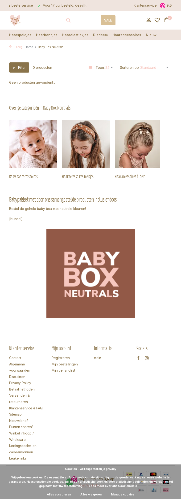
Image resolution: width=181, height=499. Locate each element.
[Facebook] (138, 358)
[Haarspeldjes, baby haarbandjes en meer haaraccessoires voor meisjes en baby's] (24, 20)
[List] (90, 67)
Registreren (61, 358)
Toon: (100, 67)
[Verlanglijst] (157, 20)
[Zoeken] (68, 20)
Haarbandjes (47, 35)
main (97, 358)
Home (29, 47)
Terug (17, 47)
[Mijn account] (148, 20)
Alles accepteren (59, 494)
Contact (15, 358)
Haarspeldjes (20, 35)
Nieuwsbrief (18, 421)
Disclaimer (17, 377)
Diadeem (100, 35)
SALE (108, 20)
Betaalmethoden (22, 389)
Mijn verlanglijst (63, 370)
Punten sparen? (21, 427)
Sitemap (15, 414)
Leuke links (18, 458)
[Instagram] (147, 358)
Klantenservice (145, 5)
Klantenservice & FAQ (26, 408)
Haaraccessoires (126, 35)
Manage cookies (122, 494)
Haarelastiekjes (75, 35)
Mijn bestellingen (65, 364)
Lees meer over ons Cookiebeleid (113, 486)
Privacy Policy (20, 383)
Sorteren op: (130, 67)
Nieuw (151, 35)
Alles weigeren (91, 494)
